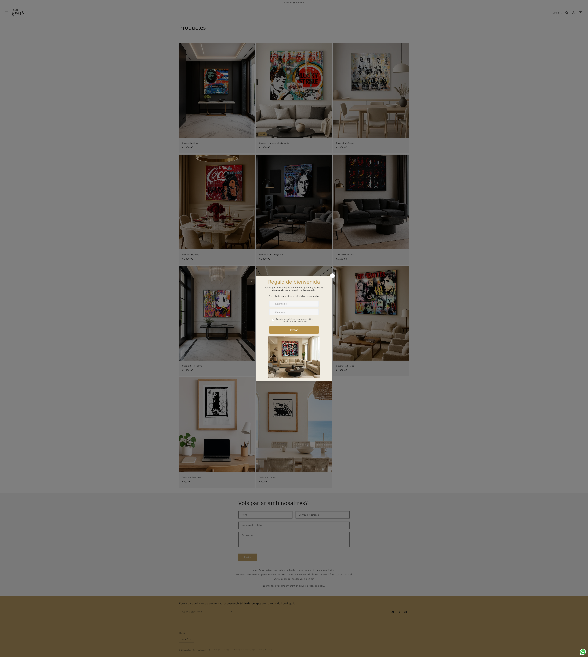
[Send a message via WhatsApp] (582, 651)
